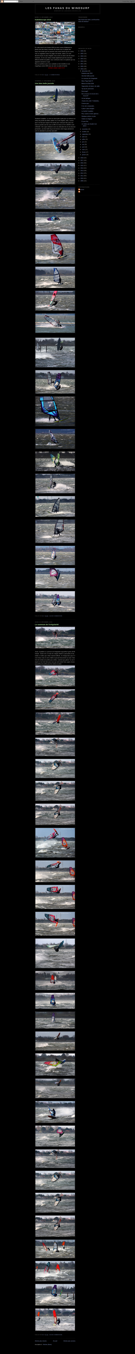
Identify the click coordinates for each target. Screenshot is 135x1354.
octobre (84, 131)
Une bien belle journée (44, 83)
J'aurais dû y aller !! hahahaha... (91, 101)
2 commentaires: (54, 74)
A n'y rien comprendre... (88, 106)
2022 (82, 61)
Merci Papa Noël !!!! (87, 81)
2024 (82, 56)
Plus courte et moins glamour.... (91, 113)
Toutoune (81, 189)
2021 (82, 64)
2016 (82, 163)
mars (83, 149)
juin (83, 142)
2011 (82, 175)
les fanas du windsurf (67, 8)
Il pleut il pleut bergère (88, 108)
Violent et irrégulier (87, 119)
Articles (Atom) (47, 1344)
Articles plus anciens (69, 1341)
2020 (82, 66)
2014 (82, 168)
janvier (84, 154)
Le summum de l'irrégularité (47, 625)
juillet (83, 139)
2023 (82, 58)
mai (83, 144)
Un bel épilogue (86, 98)
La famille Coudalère (87, 111)
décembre (85, 71)
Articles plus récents (41, 1341)
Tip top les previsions (88, 88)
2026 (82, 51)
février (84, 152)
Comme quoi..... (86, 103)
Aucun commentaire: (56, 615)
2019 (82, 69)
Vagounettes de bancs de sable (91, 86)
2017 (82, 160)
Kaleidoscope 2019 (43, 20)
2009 (82, 181)
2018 (82, 158)
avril (83, 147)
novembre (85, 129)
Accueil (55, 1341)
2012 (82, 173)
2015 (82, 165)
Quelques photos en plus (89, 116)
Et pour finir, (85, 121)
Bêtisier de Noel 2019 (88, 83)
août (83, 136)
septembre (85, 134)
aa (79, 192)
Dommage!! (85, 91)
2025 (82, 53)
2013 (82, 170)
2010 (82, 178)
